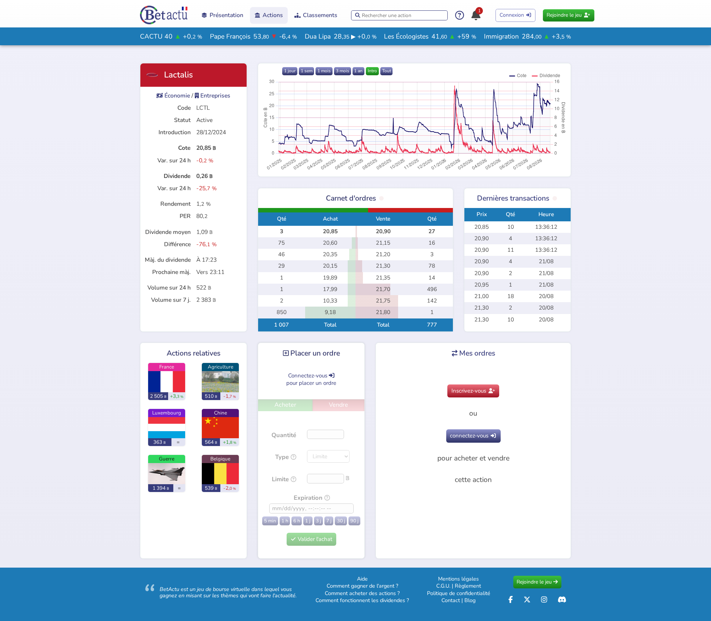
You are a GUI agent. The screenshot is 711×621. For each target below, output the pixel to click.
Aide (362, 578)
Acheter (285, 405)
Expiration (308, 497)
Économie (173, 96)
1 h (284, 521)
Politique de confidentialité (458, 593)
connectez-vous (473, 435)
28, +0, (341, 36)
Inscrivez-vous (473, 390)
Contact (450, 600)
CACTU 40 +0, (171, 36)
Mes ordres (473, 353)
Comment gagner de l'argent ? (362, 585)
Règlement (468, 585)
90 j (354, 521)
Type (282, 457)
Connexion (515, 15)
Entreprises (212, 96)
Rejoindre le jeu (568, 15)
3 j (318, 521)
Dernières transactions (513, 198)
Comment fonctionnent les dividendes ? (362, 600)
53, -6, (253, 36)
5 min (270, 521)
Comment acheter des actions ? (362, 593)
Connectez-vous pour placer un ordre (311, 379)
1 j (307, 521)
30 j (341, 521)
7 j (328, 521)
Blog (469, 600)
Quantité (283, 435)
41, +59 (430, 36)
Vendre (338, 405)
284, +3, (527, 36)
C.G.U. (443, 585)
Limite (280, 479)
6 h (296, 521)
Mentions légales (458, 578)
